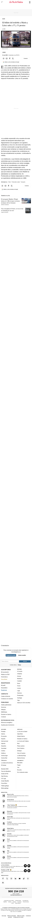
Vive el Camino (21, 753)
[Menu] (2, 2)
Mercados (19, 762)
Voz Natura (19, 901)
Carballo (19, 681)
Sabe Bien (20, 734)
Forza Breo (4, 783)
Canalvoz (14, 901)
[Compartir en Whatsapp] (3, 58)
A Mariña (19, 673)
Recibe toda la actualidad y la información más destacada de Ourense (18, 857)
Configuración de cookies (18, 917)
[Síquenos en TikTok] (24, 878)
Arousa (19, 676)
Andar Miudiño (5, 781)
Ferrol (18, 685)
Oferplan (3, 709)
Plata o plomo (20, 746)
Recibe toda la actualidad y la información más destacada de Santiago (18, 846)
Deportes (3, 746)
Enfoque (19, 750)
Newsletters (4, 687)
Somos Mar (4, 758)
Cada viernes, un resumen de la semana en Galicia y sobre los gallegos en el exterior (18, 829)
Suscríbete (4, 679)
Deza (18, 683)
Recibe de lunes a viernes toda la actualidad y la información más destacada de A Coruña (18, 835)
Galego (19, 664)
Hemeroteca (4, 677)
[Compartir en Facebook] (9, 58)
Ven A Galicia (20, 748)
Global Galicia (21, 736)
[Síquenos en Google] (3, 882)
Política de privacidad (11, 915)
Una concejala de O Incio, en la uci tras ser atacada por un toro (12, 209)
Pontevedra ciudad (16, 182)
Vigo (18, 700)
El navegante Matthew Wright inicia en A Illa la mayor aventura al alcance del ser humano (10, 201)
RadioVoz (5, 901)
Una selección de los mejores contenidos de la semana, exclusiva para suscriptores (17, 806)
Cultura (3, 750)
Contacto (3, 716)
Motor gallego (4, 788)
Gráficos (3, 753)
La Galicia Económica (7, 762)
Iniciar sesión (22, 655)
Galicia (3, 734)
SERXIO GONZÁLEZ (5, 204)
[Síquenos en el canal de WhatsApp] (28, 878)
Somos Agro (4, 755)
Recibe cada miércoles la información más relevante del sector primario (18, 818)
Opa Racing (4, 776)
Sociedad (3, 748)
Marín (9, 182)
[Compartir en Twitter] (13, 58)
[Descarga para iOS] (25, 865)
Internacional (4, 741)
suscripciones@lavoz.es (16, 895)
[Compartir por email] (6, 58)
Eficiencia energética (6, 722)
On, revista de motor (22, 772)
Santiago (19, 698)
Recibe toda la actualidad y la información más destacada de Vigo (18, 852)
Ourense (19, 693)
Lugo (18, 690)
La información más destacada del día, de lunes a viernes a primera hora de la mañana (18, 795)
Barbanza (19, 678)
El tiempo (3, 765)
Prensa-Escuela (26, 901)
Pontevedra (20, 695)
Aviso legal (4, 915)
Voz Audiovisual (25, 900)
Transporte (23, 182)
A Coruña (19, 671)
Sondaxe (9, 901)
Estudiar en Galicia (22, 738)
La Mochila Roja (21, 755)
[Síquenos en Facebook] (3, 878)
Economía (4, 736)
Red (18, 743)
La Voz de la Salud (22, 731)
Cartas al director (5, 696)
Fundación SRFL (18, 900)
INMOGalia (4, 712)
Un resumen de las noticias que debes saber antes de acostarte (18, 800)
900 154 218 (16, 891)
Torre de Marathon (6, 771)
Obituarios (4, 760)
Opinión (3, 743)
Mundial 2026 (4, 769)
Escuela (19, 770)
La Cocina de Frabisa (23, 741)
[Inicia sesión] (29, 2)
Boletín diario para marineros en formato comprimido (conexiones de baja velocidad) (16, 823)
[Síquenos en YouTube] (19, 878)
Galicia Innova (21, 758)
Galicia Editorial (18, 903)
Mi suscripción (5, 672)
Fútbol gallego (5, 785)
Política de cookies (20, 915)
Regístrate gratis (11, 655)
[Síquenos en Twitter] (7, 878)
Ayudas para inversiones (7, 725)
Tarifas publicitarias (6, 704)
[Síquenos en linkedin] (15, 878)
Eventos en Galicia (6, 714)
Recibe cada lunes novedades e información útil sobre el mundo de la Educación (18, 812)
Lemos (19, 688)
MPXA (12, 903)
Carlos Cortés (4, 212)
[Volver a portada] (16, 2)
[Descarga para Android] (28, 865)
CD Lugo (3, 778)
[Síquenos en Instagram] (11, 878)
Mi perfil (3, 685)
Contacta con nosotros (7, 698)
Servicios (3, 707)
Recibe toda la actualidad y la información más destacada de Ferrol (18, 840)
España (3, 738)
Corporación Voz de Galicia (9, 900)
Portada (3, 731)
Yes (18, 767)
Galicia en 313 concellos (23, 702)
